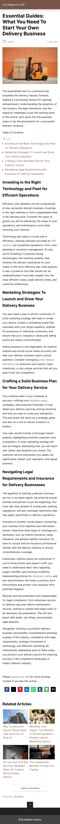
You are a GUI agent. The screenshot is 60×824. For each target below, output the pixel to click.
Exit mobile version (30, 819)
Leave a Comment (30, 788)
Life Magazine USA (13, 4)
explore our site (20, 676)
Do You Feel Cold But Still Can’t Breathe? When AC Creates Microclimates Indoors (15, 769)
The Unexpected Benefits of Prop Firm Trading (41, 766)
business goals (38, 400)
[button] (6, 689)
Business (19, 796)
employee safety (42, 576)
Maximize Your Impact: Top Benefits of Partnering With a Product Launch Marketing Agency (41, 734)
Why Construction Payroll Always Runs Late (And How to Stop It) (14, 732)
